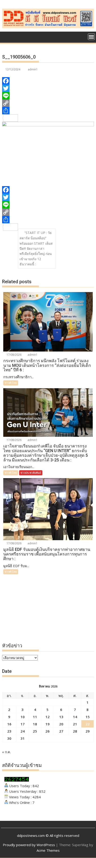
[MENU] (91, 36)
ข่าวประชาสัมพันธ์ (31, 472)
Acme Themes (48, 850)
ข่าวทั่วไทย (11, 383)
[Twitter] (48, 88)
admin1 (33, 69)
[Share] (48, 110)
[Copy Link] (48, 103)
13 (61, 716)
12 (47, 716)
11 (35, 716)
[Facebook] (48, 81)
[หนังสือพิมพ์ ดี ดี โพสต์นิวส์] (6, 36)
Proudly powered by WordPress (29, 844)
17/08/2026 (13, 355)
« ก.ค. (6, 752)
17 (23, 724)
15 (88, 716)
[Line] (48, 95)
